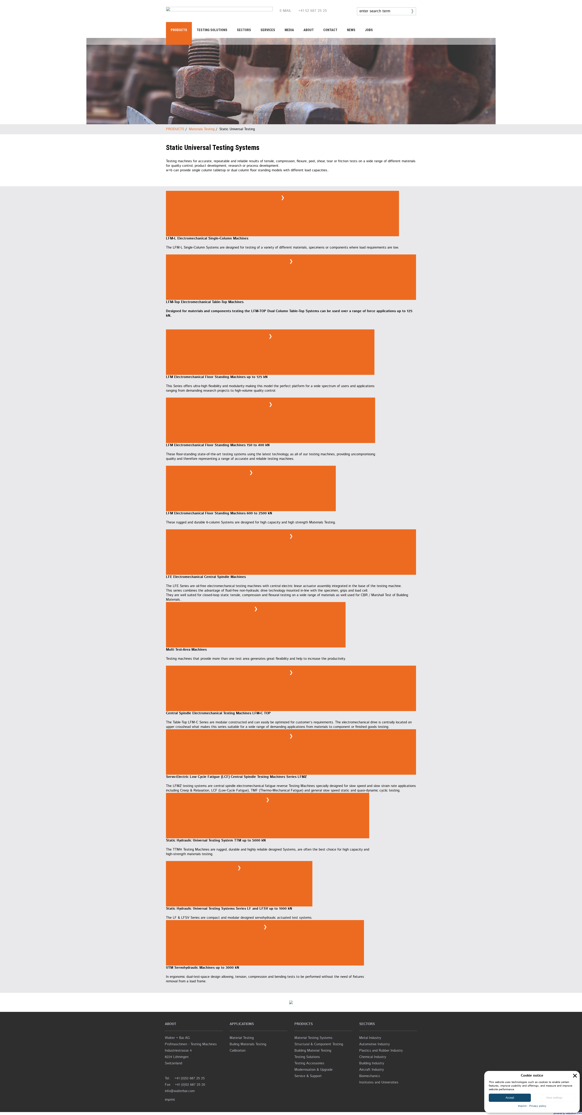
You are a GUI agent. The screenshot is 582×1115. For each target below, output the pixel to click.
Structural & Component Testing (318, 1044)
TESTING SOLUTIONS (212, 30)
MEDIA (289, 30)
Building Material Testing (312, 1050)
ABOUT (309, 30)
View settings (554, 1097)
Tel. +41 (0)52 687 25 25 (185, 1078)
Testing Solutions (307, 1057)
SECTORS (244, 30)
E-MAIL (285, 10)
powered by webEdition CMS (568, 1113)
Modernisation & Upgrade (313, 1069)
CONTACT (330, 30)
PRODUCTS (179, 30)
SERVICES (268, 30)
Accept (510, 1097)
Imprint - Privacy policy (532, 1106)
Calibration (238, 1050)
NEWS (351, 30)
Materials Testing (202, 129)
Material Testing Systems (313, 1037)
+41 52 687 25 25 (312, 10)
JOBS (369, 30)
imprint (170, 1099)
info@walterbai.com (180, 1091)
